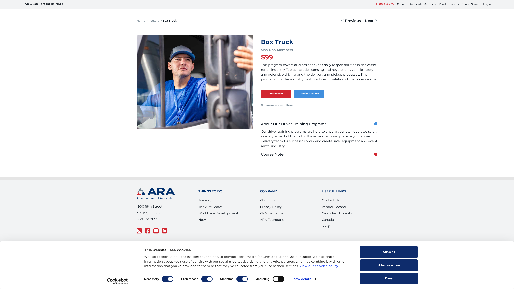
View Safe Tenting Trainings (44, 4)
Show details (301, 279)
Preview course (309, 97)
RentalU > (155, 24)
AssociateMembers (423, 4)
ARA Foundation (273, 223)
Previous (351, 24)
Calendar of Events (337, 216)
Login (487, 4)
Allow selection (389, 265)
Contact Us (331, 204)
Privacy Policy (271, 210)
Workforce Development (218, 216)
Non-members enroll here (277, 109)
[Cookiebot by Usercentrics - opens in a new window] (117, 281)
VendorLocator (449, 4)
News (202, 223)
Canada (402, 4)
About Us (267, 204)
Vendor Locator (334, 210)
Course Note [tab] (272, 158)
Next (371, 24)
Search (475, 4)
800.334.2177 (147, 222)
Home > (142, 24)
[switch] (207, 279)
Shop (465, 4)
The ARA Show (210, 210)
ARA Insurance (272, 216)
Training (204, 204)
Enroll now (276, 97)
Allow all (389, 252)
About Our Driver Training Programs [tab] (293, 128)
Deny (389, 278)
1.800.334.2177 (385, 4)
